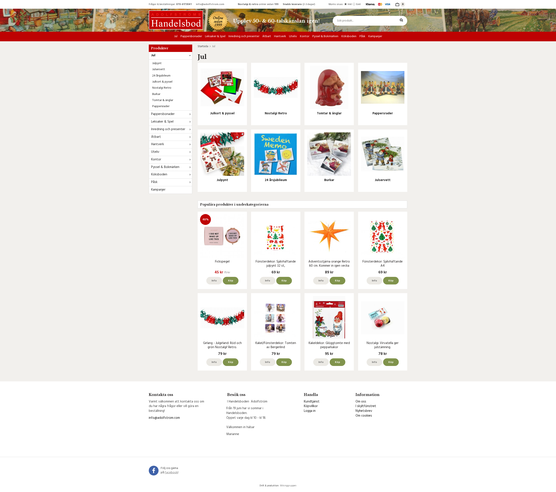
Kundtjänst (311, 401)
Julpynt (157, 63)
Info (214, 281)
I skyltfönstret (366, 406)
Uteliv (293, 36)
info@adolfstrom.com (210, 4)
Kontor (304, 36)
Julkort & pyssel (162, 81)
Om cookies (364, 415)
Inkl (350, 4)
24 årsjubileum (161, 75)
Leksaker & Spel (215, 36)
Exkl (358, 4)
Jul (175, 36)
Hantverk (280, 36)
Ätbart (266, 36)
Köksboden (348, 36)
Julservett (158, 69)
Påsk (362, 36)
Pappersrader (160, 106)
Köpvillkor (311, 406)
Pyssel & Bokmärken (325, 36)
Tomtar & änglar (162, 100)
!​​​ (172, 472)
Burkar (156, 94)
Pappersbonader (191, 36)
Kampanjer (375, 36)
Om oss (361, 401)
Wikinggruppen (288, 486)
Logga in (310, 411)
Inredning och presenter (243, 36)
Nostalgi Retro (161, 87)
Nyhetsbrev (364, 411)
